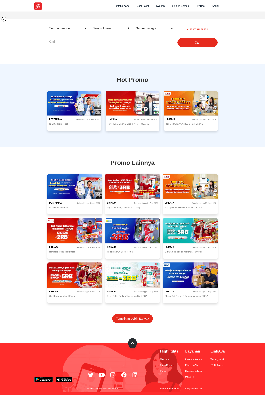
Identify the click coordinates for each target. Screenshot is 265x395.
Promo (201, 6)
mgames (189, 377)
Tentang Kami (121, 6)
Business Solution (193, 371)
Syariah (160, 6)
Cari (197, 42)
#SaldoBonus (216, 365)
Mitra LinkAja (191, 365)
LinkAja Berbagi (181, 6)
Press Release (167, 365)
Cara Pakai (143, 6)
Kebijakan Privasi (193, 388)
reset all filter (199, 29)
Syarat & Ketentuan (169, 388)
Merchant (164, 359)
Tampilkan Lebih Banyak (132, 318)
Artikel (215, 6)
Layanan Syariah (193, 359)
